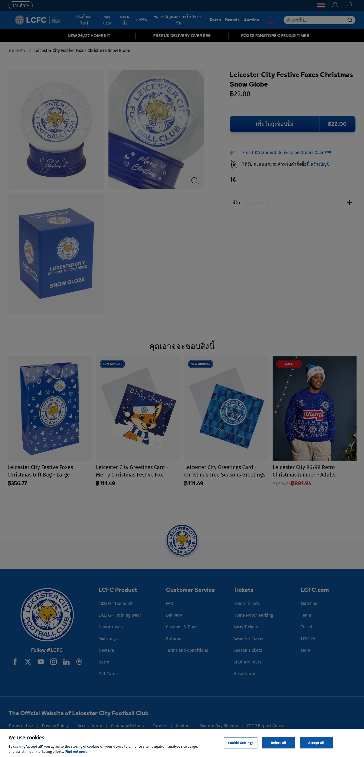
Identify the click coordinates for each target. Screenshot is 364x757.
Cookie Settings (240, 743)
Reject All (278, 743)
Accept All (316, 743)
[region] (182, 743)
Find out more (76, 752)
